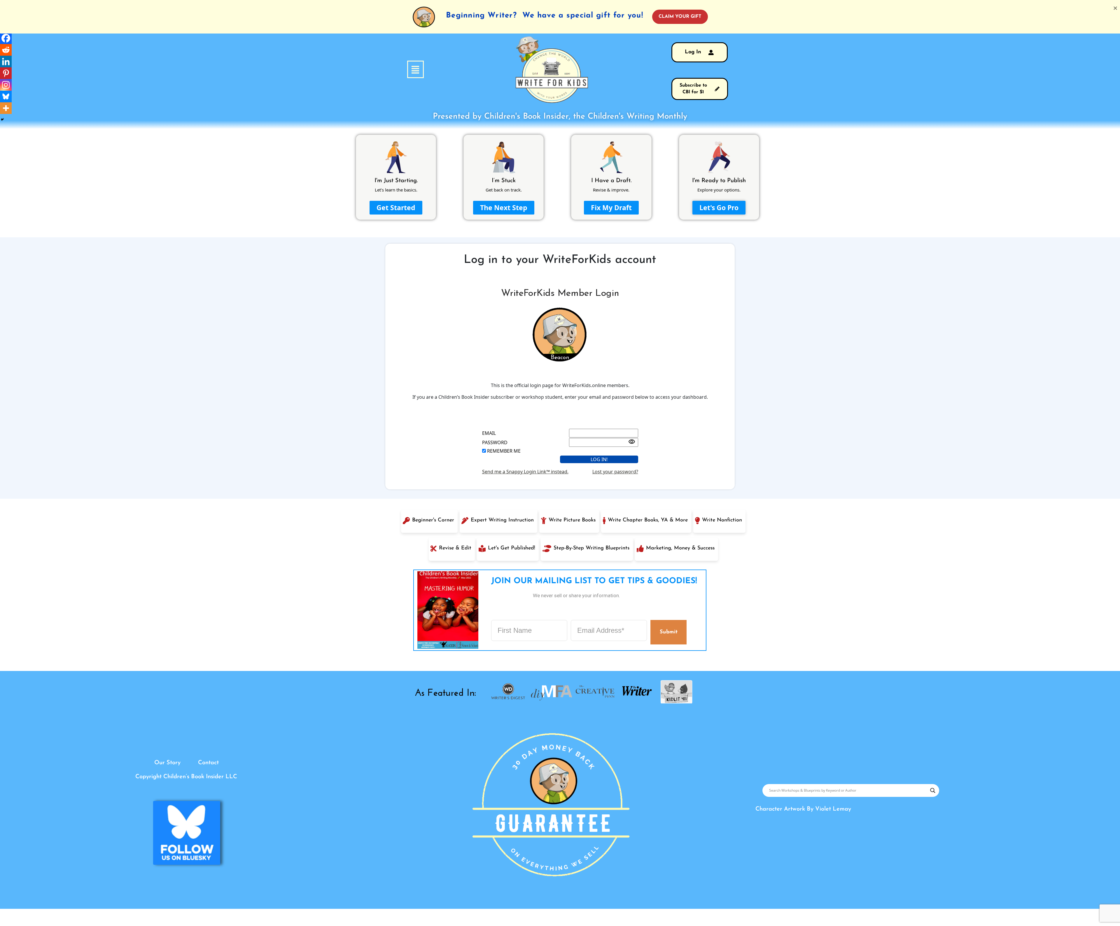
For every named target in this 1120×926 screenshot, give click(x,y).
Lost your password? (615, 471)
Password (495, 442)
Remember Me (504, 451)
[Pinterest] (6, 73)
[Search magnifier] (933, 790)
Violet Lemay (833, 809)
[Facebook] (6, 38)
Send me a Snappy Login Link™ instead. (525, 471)
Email (489, 433)
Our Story (167, 763)
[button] (384, 69)
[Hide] (2, 119)
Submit (668, 632)
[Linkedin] (6, 61)
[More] (6, 108)
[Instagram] (6, 85)
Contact (208, 763)
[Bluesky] (6, 96)
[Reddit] (6, 50)
